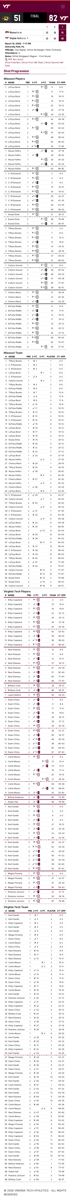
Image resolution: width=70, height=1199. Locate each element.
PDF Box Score (15, 59)
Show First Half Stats (32, 62)
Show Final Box (12, 62)
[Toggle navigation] (62, 6)
